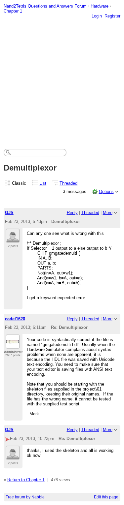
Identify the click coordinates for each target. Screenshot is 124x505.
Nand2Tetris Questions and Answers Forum (45, 6)
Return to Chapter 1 (26, 479)
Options (106, 191)
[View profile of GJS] (13, 239)
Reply (72, 212)
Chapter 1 (13, 11)
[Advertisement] (62, 77)
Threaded (68, 183)
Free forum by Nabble (25, 497)
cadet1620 (15, 318)
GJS (9, 212)
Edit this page (106, 497)
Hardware (99, 6)
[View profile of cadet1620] (13, 345)
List (42, 183)
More (107, 212)
